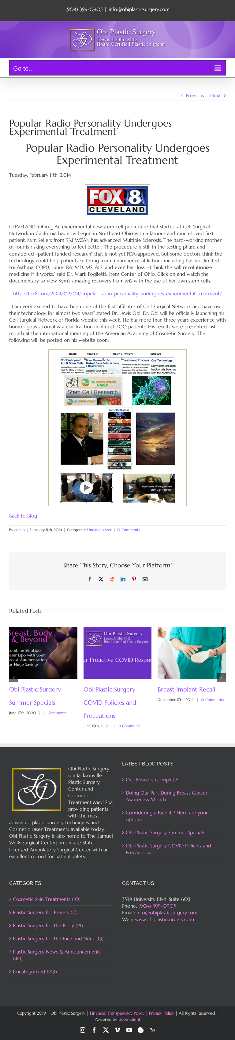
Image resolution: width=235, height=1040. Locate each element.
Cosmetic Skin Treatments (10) (46, 899)
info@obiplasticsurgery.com (139, 9)
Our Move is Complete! (152, 779)
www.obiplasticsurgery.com (164, 919)
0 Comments (128, 529)
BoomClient (129, 1019)
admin (19, 529)
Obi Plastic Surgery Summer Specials (165, 832)
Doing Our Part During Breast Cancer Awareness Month (115, 703)
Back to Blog (23, 516)
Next (215, 95)
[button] (13, 677)
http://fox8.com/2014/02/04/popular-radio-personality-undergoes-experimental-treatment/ (117, 293)
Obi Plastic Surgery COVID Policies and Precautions (168, 849)
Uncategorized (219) (35, 971)
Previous (195, 95)
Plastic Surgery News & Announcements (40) (57, 955)
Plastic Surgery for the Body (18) (48, 925)
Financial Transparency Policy (117, 1013)
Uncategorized (99, 529)
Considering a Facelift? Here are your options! (167, 816)
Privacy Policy (161, 1013)
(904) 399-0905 (157, 906)
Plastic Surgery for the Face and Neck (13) (58, 938)
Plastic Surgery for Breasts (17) (45, 912)
